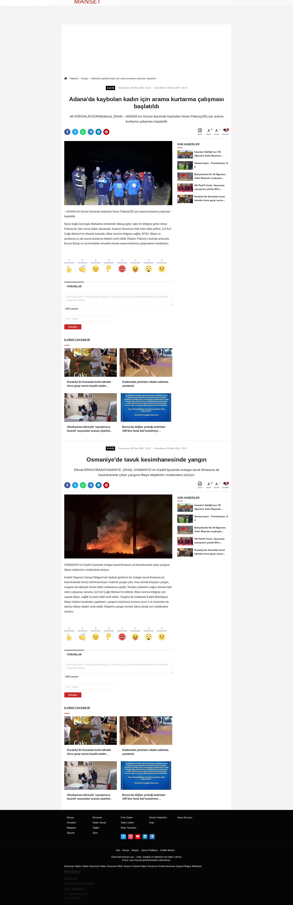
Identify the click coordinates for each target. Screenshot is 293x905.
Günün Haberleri (158, 817)
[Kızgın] (122, 263)
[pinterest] (106, 132)
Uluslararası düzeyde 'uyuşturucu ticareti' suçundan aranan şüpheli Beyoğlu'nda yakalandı (88, 429)
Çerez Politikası (149, 850)
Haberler (74, 78)
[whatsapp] (83, 132)
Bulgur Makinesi (193, 866)
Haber (85, 866)
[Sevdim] (96, 263)
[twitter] (75, 132)
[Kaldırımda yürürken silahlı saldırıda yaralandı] (146, 362)
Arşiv (151, 822)
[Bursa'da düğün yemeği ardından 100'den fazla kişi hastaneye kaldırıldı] (146, 407)
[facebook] (67, 132)
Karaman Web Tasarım (119, 866)
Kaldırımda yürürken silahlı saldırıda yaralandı (145, 383)
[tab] (74, 286)
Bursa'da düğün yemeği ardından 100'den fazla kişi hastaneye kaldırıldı (143, 429)
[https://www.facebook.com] (137, 836)
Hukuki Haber (140, 866)
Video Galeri (127, 822)
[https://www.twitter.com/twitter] (123, 836)
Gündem (71, 822)
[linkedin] (98, 132)
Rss (118, 850)
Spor (95, 833)
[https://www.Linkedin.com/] (145, 836)
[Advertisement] (146, 50)
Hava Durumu (184, 817)
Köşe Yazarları (128, 827)
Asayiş (84, 78)
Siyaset (71, 833)
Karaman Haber (72, 866)
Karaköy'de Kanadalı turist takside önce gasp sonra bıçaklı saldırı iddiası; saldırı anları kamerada (89, 384)
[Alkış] (82, 263)
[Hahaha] (135, 263)
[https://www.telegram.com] (152, 836)
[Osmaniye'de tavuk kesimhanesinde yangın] (118, 526)
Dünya (70, 817)
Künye (125, 850)
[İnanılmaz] (148, 263)
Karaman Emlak (156, 866)
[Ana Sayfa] (65, 79)
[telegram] (91, 132)
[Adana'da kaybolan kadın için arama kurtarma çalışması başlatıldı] (118, 173)
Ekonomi (97, 817)
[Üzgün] (162, 263)
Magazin (71, 827)
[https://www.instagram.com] (130, 836)
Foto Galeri (127, 817)
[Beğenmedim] (109, 263)
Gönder (73, 326)
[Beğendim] (69, 263)
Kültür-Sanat (99, 822)
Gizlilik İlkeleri (167, 850)
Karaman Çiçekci (175, 866)
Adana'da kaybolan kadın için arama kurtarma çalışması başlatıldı (123, 78)
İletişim (135, 850)
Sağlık (96, 827)
